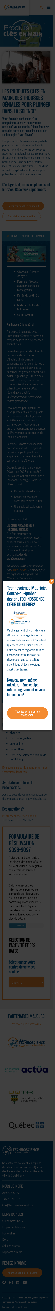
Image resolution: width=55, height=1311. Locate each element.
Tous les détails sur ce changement (27, 713)
